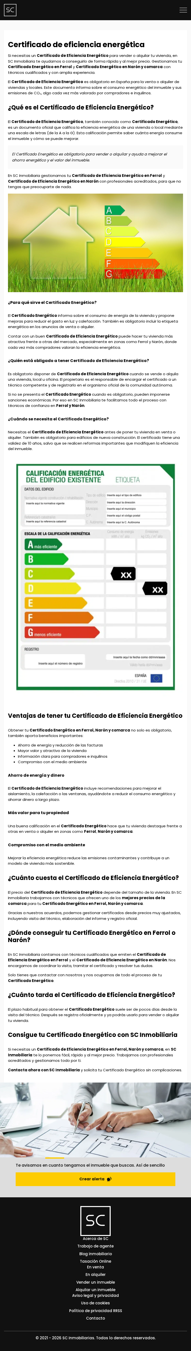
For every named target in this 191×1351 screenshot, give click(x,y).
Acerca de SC (95, 1238)
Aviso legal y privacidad (95, 1295)
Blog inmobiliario (95, 1253)
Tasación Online (95, 1261)
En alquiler (96, 1274)
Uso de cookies (95, 1303)
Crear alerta (91, 1179)
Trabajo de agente (95, 1246)
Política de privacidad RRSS (95, 1310)
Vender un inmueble (95, 1282)
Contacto (95, 1318)
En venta (95, 1267)
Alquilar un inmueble (95, 1289)
